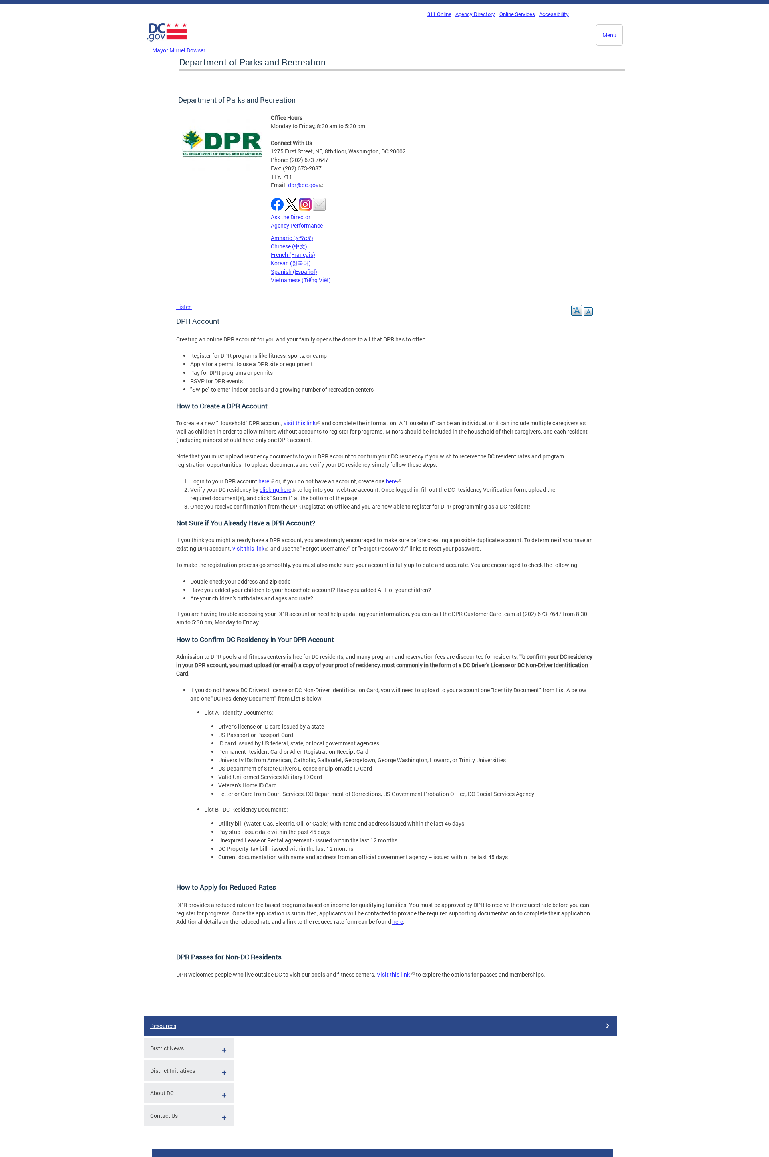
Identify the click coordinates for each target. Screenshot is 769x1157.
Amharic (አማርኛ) (292, 238)
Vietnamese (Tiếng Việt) (301, 280)
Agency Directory (475, 14)
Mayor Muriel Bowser (178, 50)
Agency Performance (297, 225)
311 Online (439, 14)
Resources (163, 1026)
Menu (609, 35)
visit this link (300, 423)
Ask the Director (290, 217)
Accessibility (554, 14)
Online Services (517, 14)
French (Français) (293, 254)
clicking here (275, 489)
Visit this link (393, 974)
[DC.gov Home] (167, 43)
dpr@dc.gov (303, 185)
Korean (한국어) (291, 263)
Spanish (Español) (294, 271)
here (263, 481)
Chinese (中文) (289, 246)
